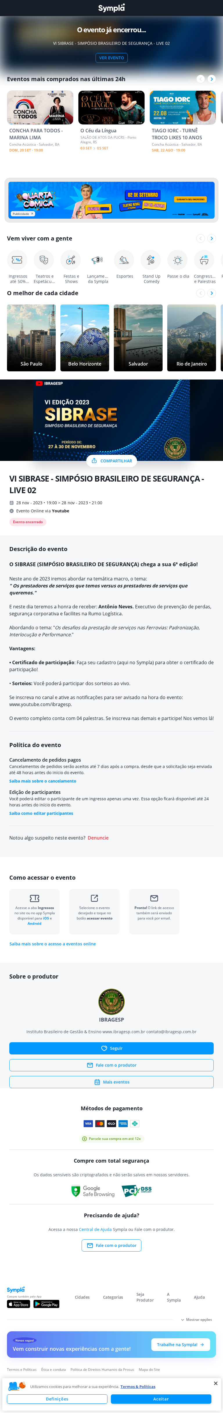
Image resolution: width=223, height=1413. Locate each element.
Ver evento (111, 57)
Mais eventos (116, 1082)
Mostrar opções (199, 1319)
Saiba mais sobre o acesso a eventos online (53, 944)
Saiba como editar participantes (41, 813)
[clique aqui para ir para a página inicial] (111, 8)
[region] (111, 1394)
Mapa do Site (149, 1369)
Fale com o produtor (116, 1065)
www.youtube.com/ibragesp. (40, 704)
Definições (57, 1399)
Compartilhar (116, 461)
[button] (17, 1386)
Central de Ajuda (95, 1229)
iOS (46, 918)
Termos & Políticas (138, 1386)
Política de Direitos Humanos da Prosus (102, 1369)
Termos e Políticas (22, 1369)
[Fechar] (215, 1383)
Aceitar (161, 1399)
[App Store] (18, 1304)
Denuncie (98, 838)
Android (35, 923)
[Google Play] (46, 1304)
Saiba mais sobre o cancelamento (42, 781)
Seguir (116, 1048)
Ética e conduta (53, 1369)
